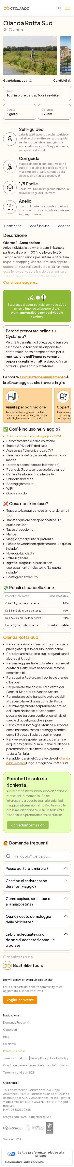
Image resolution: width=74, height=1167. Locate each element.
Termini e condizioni (16, 1058)
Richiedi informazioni (27, 825)
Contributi (10, 1029)
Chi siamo (9, 1044)
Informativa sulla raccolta (24, 1162)
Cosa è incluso (38, 226)
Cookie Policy (59, 1058)
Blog (6, 1036)
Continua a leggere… (20, 282)
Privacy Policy (39, 1058)
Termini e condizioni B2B (19, 1072)
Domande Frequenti (16, 1022)
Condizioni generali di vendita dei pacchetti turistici (35, 1065)
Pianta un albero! (14, 1051)
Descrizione (12, 226)
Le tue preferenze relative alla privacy (41, 1153)
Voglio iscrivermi (20, 999)
